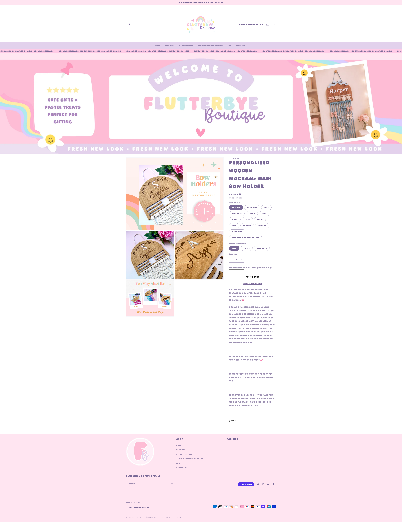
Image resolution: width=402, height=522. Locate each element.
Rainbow (262, 225)
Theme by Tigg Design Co (174, 517)
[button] (129, 24)
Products (180, 450)
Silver (247, 248)
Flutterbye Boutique (140, 517)
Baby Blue (237, 213)
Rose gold (262, 248)
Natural (236, 207)
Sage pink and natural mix (245, 238)
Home (178, 445)
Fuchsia (247, 225)
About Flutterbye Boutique (189, 459)
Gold (234, 248)
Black (235, 220)
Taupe (260, 220)
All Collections (184, 454)
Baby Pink (252, 207)
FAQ (178, 463)
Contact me (182, 468)
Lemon (252, 213)
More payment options (252, 283)
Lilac (247, 220)
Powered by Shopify (157, 517)
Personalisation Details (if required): (250, 268)
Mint (234, 225)
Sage (264, 213)
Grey (266, 207)
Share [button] (234, 421)
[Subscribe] (172, 483)
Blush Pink (237, 232)
